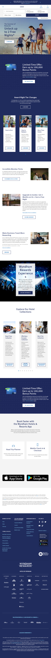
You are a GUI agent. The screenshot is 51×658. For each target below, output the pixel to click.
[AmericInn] (21, 594)
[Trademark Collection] (37, 585)
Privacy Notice (5, 543)
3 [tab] (22, 370)
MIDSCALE (21, 576)
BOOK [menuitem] (48, 7)
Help (3, 521)
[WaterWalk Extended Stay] (6, 587)
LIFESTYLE (29, 576)
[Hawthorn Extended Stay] (6, 583)
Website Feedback (42, 530)
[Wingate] (21, 585)
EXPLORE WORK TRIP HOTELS (41, 365)
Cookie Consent (5, 545)
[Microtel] (13, 589)
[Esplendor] (29, 585)
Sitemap (4, 526)
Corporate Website (18, 522)
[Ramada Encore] (21, 607)
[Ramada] (21, 602)
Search (37, 15)
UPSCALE (37, 576)
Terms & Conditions (30, 77)
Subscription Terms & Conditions (29, 212)
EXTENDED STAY (6, 577)
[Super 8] (13, 585)
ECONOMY (14, 576)
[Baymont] (21, 598)
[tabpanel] (9, 133)
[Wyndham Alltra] (29, 598)
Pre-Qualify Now (27, 3)
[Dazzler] (29, 589)
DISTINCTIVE (45, 576)
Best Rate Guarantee (6, 534)
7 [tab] (30, 370)
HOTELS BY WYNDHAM (25, 571)
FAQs (3, 524)
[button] (10, 2)
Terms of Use (5, 540)
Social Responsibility (18, 527)
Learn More (9, 148)
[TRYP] (29, 581)
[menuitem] (3, 7)
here (5, 499)
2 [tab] (20, 370)
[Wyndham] (37, 581)
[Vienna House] (29, 594)
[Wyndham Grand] (44, 589)
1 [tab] (25, 154)
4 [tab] (24, 370)
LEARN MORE (9, 41)
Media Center (17, 530)
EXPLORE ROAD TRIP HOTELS (9, 365)
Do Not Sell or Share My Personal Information (6, 550)
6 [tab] (28, 370)
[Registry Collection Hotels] (44, 581)
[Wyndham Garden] (21, 589)
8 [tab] (32, 370)
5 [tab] (26, 370)
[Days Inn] (13, 581)
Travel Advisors (29, 535)
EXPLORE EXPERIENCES (25, 292)
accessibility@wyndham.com (16, 642)
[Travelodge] (13, 598)
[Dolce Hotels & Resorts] (44, 585)
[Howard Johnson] (13, 594)
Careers (16, 525)
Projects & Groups (30, 529)
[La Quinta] (21, 581)
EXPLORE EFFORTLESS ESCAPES (25, 364)
